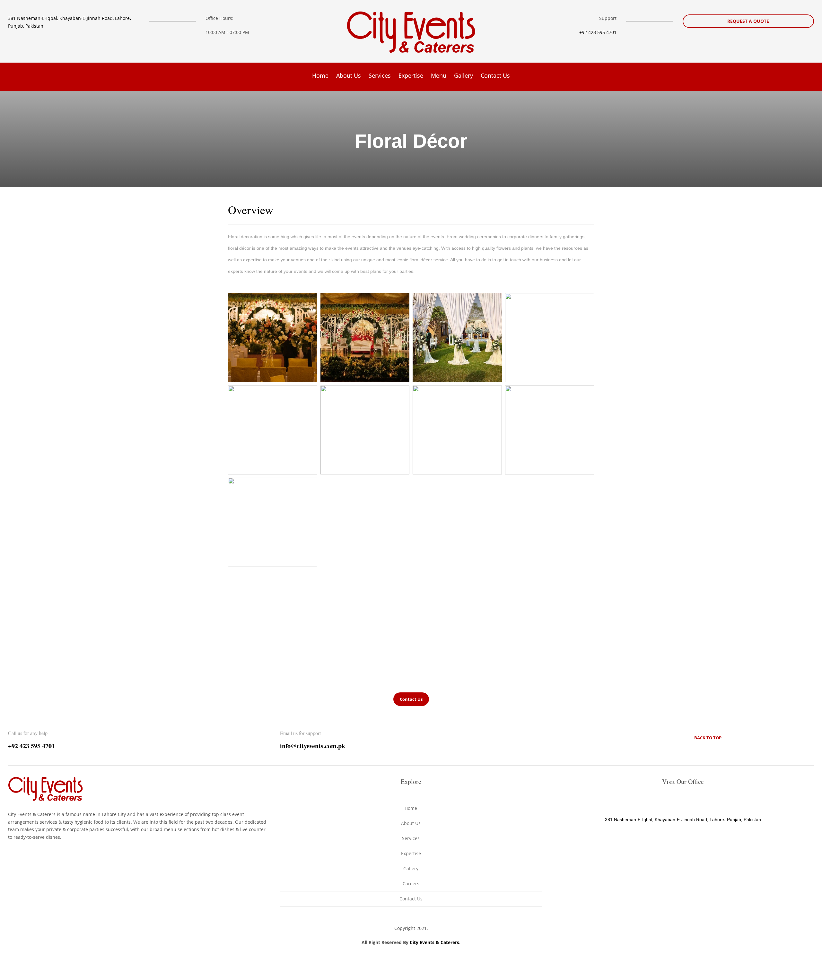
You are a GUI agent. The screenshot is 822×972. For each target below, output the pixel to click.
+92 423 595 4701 (597, 32)
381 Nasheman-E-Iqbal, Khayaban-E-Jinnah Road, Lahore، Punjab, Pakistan (683, 819)
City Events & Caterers (434, 942)
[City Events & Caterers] (411, 32)
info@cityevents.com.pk (312, 746)
